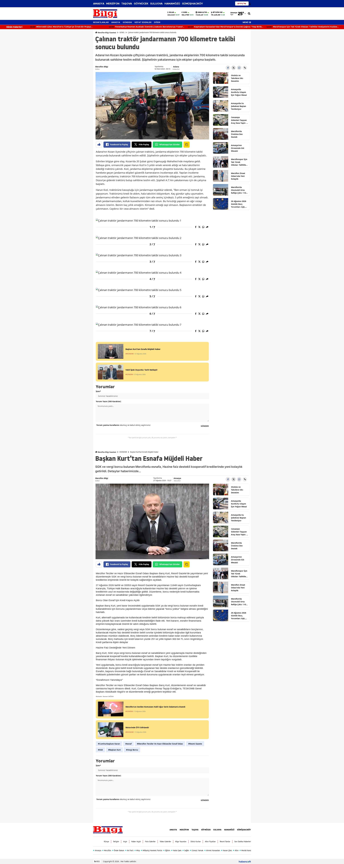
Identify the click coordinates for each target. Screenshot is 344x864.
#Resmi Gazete (195, 743)
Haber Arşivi (136, 841)
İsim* (98, 391)
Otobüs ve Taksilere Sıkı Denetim (237, 78)
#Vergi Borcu (132, 750)
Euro (185, 12)
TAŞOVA (126, 3)
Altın (236, 850)
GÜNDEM (127, 22)
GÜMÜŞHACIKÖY (192, 3)
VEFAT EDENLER (142, 22)
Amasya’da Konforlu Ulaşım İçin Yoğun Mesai (239, 92)
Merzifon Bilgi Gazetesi (106, 32)
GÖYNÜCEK (141, 3)
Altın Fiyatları (210, 841)
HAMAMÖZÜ (172, 3)
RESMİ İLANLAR (101, 22)
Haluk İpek (176, 850)
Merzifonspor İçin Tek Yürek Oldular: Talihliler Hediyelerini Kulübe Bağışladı (239, 162)
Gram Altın (202, 12)
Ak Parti (129, 850)
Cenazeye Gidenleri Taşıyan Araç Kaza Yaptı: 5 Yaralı (239, 120)
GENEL (122, 32)
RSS (98, 861)
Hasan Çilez (226, 850)
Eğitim (166, 850)
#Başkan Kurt (114, 750)
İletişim (116, 841)
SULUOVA (156, 3)
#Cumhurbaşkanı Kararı (109, 743)
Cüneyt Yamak (196, 850)
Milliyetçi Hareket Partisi (151, 850)
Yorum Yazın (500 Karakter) (108, 401)
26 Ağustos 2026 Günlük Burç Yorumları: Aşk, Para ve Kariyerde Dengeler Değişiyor (239, 204)
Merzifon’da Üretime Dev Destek (237, 134)
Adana (176, 66)
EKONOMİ (123, 452)
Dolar (171, 12)
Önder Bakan (118, 850)
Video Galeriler (165, 841)
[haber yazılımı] (245, 861)
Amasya (177, 478)
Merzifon (177, 481)
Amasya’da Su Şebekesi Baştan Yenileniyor (238, 106)
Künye (106, 841)
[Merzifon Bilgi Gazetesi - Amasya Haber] (108, 829)
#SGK (100, 750)
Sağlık (185, 850)
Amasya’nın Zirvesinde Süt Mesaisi (237, 148)
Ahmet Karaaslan (212, 850)
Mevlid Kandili (246, 850)
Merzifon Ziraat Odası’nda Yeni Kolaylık (238, 176)
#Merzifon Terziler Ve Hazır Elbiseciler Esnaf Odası (160, 743)
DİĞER (157, 22)
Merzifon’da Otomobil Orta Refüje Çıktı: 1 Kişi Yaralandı (239, 190)
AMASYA (98, 3)
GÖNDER (205, 426)
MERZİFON (112, 3)
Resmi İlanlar (225, 841)
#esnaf (128, 743)
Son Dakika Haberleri (242, 841)
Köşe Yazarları (180, 841)
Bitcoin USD (218, 12)
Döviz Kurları (196, 841)
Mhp (137, 850)
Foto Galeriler (150, 841)
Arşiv (125, 841)
